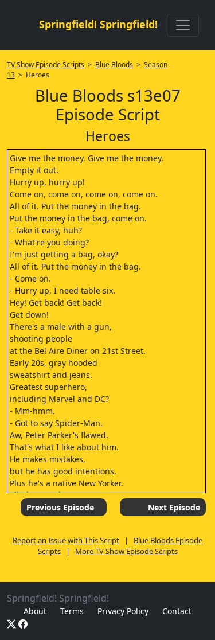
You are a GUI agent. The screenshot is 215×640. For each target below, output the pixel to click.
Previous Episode (60, 507)
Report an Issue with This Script (66, 540)
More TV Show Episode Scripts (126, 551)
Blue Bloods (114, 64)
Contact (176, 611)
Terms (72, 611)
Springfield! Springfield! (98, 24)
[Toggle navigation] (183, 25)
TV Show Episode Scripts (45, 64)
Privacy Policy (122, 611)
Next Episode (174, 507)
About (35, 611)
